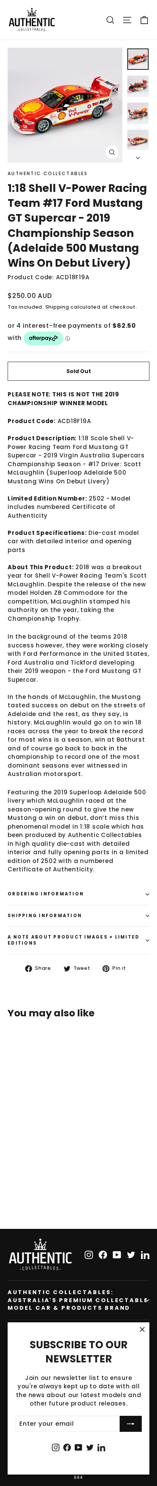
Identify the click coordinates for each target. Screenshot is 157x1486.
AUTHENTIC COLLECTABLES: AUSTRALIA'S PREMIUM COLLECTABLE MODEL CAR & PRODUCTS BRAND (78, 1300)
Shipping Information (45, 916)
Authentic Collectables (48, 173)
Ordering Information (46, 894)
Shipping (57, 307)
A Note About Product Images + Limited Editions (73, 940)
